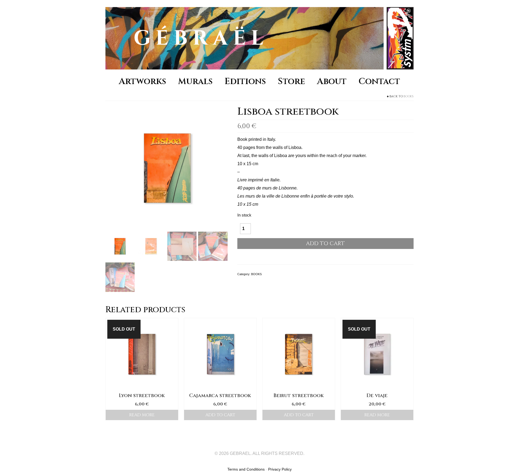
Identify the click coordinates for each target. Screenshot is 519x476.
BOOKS (409, 96)
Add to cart (325, 243)
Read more (142, 415)
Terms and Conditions (246, 469)
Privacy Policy (280, 469)
